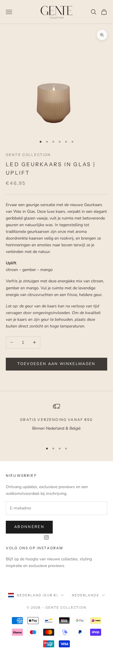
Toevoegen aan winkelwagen (56, 363)
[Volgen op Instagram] (46, 537)
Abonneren (29, 526)
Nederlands (85, 595)
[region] (56, 421)
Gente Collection (28, 155)
